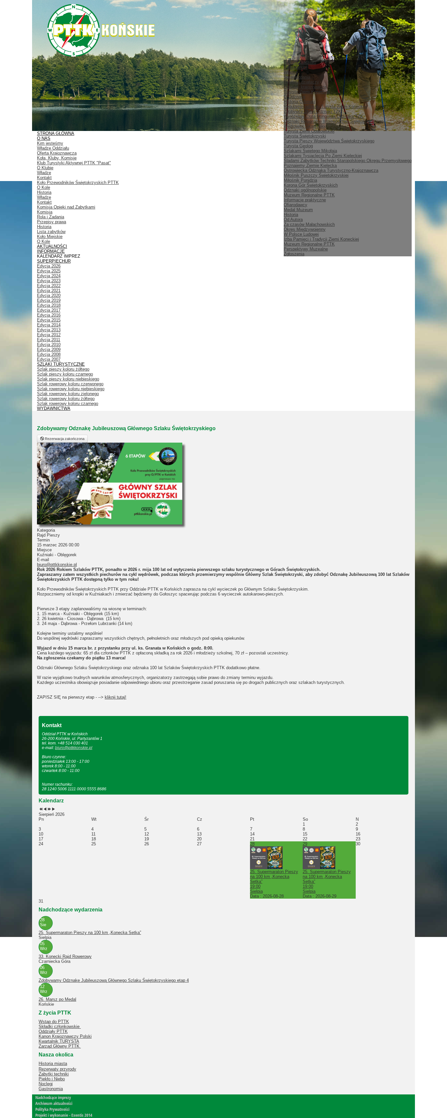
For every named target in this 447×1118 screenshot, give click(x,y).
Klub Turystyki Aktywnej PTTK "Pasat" (74, 162)
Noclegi (46, 1083)
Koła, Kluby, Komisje (57, 158)
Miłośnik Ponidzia (300, 180)
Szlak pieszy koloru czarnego (65, 374)
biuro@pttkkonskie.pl (57, 564)
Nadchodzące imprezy (53, 1097)
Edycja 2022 (49, 285)
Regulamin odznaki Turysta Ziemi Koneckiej (325, 106)
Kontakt (44, 177)
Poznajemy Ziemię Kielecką (310, 165)
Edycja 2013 (49, 329)
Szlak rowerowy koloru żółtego (66, 398)
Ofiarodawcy (295, 204)
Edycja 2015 (49, 320)
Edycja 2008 (49, 354)
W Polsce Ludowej (301, 234)
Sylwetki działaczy (301, 82)
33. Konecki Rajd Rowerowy (65, 956)
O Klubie (45, 167)
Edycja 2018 (49, 305)
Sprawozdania (297, 77)
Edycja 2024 (49, 275)
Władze (291, 72)
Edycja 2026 (49, 266)
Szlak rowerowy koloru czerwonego (70, 383)
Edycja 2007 (49, 359)
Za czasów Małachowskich (309, 224)
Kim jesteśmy (50, 143)
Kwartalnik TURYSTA (59, 1041)
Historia (291, 214)
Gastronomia (51, 1088)
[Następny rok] (49, 809)
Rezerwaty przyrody (57, 1069)
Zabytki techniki (54, 1074)
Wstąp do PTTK (54, 1021)
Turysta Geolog (298, 145)
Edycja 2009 (49, 349)
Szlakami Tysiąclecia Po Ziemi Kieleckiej (323, 155)
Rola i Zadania (50, 216)
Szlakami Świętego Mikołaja (310, 150)
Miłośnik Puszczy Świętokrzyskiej (316, 175)
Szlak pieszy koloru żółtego (63, 369)
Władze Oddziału (53, 148)
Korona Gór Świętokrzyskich (311, 185)
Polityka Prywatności (52, 1109)
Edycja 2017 (49, 310)
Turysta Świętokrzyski (305, 136)
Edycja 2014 (49, 324)
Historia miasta (53, 1063)
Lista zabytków (51, 231)
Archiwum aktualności (53, 1103)
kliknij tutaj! (115, 697)
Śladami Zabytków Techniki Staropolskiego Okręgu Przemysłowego (348, 160)
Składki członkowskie (60, 1026)
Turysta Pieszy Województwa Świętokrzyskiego (329, 140)
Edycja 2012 (49, 334)
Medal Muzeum (298, 209)
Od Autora (293, 219)
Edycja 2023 (49, 280)
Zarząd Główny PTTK (60, 1046)
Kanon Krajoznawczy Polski (65, 1036)
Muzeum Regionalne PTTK (309, 244)
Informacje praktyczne (305, 199)
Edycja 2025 (49, 270)
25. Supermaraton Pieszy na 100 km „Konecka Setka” (90, 932)
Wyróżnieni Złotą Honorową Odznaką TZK (323, 116)
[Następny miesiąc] (53, 809)
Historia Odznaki (299, 101)
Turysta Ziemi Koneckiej (307, 91)
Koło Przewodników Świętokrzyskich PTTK (78, 182)
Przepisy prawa (51, 221)
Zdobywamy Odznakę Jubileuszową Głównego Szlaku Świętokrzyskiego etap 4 (114, 980)
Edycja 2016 (49, 315)
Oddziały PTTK (53, 1031)
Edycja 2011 (48, 339)
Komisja (44, 212)
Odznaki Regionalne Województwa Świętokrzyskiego (334, 121)
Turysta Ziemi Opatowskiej (309, 131)
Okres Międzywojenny (305, 229)
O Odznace (294, 96)
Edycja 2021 (49, 290)
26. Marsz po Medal (57, 999)
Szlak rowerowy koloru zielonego (68, 393)
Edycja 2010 (49, 344)
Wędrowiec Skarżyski (304, 126)
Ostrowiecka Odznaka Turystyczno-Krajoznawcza (331, 170)
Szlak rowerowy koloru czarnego (67, 403)
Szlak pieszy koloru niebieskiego (68, 378)
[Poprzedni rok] (41, 809)
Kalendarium (295, 67)
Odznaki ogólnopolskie (305, 190)
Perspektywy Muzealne (306, 249)
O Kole (43, 187)
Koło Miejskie (50, 236)
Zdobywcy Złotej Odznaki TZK (312, 111)
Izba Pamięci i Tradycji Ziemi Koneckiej (321, 239)
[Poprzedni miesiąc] (45, 809)
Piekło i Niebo (52, 1078)
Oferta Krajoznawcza (57, 153)
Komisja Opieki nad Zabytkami (66, 207)
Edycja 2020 (49, 295)
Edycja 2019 (49, 300)
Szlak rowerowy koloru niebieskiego (70, 388)
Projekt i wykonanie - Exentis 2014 (63, 1115)
